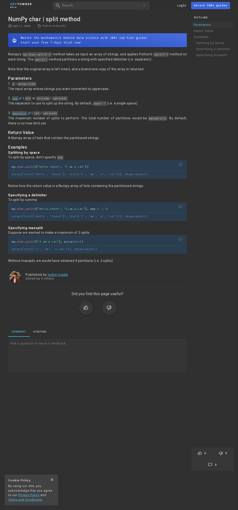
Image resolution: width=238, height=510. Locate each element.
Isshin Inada (58, 275)
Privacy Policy (29, 495)
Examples (201, 37)
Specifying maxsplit (211, 55)
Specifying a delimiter (213, 49)
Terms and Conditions (25, 499)
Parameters (202, 25)
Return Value (203, 31)
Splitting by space (210, 43)
